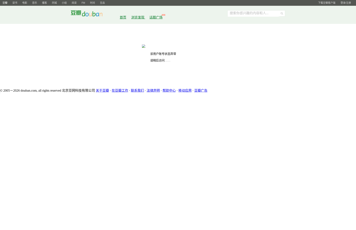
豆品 (102, 2)
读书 (14, 2)
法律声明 (153, 90)
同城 (54, 2)
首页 (123, 17)
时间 (92, 2)
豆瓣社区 (90, 14)
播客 (44, 2)
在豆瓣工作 (120, 90)
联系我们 (137, 90)
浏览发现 (138, 17)
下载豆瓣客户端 (326, 2)
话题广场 (156, 17)
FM (83, 2)
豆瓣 (4, 2)
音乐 (34, 2)
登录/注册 (346, 2)
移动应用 (185, 90)
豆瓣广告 (200, 90)
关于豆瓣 (102, 90)
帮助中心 (169, 90)
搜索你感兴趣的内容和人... (249, 13)
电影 (24, 2)
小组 (64, 2)
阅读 (74, 2)
